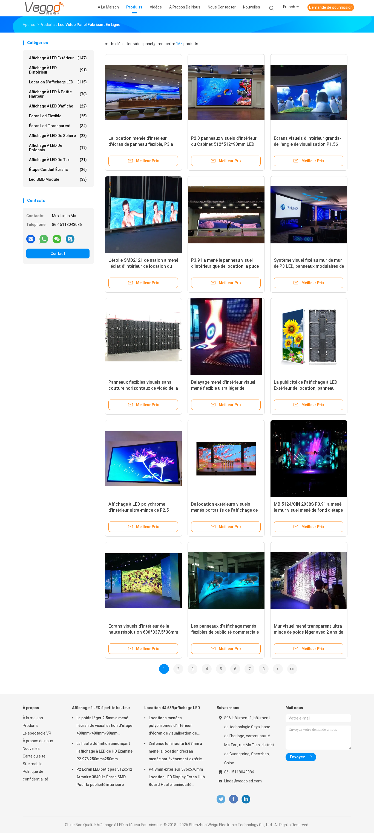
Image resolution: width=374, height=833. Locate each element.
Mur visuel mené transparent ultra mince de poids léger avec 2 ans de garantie (308, 632)
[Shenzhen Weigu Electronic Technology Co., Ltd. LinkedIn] (246, 799)
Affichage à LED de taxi (58, 160)
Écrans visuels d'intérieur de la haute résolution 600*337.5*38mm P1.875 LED (143, 632)
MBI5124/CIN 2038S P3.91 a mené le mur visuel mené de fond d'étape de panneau (308, 510)
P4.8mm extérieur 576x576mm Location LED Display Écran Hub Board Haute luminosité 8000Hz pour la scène (177, 777)
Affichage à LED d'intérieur (58, 70)
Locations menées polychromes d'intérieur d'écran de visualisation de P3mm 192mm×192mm (173, 726)
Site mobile (32, 764)
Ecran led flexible (58, 116)
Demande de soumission (331, 7)
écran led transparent (58, 126)
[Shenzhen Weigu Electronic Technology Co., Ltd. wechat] (57, 238)
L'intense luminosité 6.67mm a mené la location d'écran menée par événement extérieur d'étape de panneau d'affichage (177, 752)
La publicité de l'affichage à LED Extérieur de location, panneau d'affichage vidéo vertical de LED (306, 388)
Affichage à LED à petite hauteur (58, 94)
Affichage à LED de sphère (58, 135)
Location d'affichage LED (58, 82)
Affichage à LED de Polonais (58, 147)
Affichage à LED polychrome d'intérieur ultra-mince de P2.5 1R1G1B (138, 510)
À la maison (33, 718)
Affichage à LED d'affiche (58, 106)
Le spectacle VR (37, 733)
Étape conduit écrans (58, 169)
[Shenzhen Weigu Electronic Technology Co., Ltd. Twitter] (221, 799)
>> (292, 669)
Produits (30, 725)
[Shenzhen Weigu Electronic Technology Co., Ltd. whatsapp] (43, 238)
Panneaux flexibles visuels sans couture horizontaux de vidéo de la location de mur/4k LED (143, 388)
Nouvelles (31, 748)
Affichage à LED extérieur (58, 58)
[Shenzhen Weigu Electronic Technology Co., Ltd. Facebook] (233, 799)
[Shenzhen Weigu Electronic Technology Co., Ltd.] (44, 8)
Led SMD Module (58, 179)
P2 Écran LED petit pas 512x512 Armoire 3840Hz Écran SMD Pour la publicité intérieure (104, 777)
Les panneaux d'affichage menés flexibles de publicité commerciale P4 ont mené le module (225, 632)
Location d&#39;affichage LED (172, 708)
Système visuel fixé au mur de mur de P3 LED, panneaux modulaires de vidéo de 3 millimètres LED (309, 266)
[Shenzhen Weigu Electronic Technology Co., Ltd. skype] (70, 238)
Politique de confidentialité (35, 775)
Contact (58, 253)
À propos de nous (38, 741)
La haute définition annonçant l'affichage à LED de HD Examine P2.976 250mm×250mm (104, 751)
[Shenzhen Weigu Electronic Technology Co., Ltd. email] (30, 238)
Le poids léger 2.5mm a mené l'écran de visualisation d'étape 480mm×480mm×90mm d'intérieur (104, 726)
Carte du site (34, 756)
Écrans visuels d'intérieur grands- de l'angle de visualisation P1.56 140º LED (307, 144)
